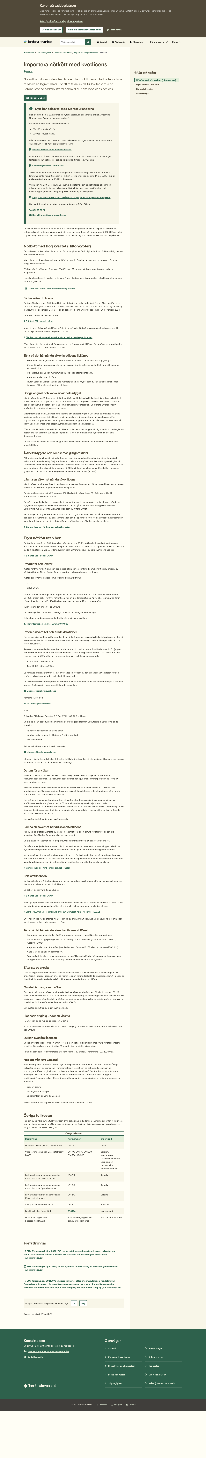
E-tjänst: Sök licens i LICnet (39, 321)
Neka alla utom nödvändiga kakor (84, 29)
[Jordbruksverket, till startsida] (38, 42)
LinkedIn (132, 1405)
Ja (74, 1303)
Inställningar (116, 29)
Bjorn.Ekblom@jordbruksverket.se (49, 214)
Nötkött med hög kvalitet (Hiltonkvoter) (156, 80)
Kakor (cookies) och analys (162, 1383)
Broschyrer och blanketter (121, 1365)
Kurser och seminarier (119, 1357)
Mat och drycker (44, 52)
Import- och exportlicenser (86, 52)
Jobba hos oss (156, 1357)
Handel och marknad (62, 52)
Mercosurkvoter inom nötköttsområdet (51, 149)
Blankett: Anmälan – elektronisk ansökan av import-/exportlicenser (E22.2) (63, 911)
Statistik (112, 1348)
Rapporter (154, 1365)
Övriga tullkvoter (144, 89)
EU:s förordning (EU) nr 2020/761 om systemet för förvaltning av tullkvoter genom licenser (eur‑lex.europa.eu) (71, 1268)
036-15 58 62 (38, 209)
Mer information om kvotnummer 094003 (47, 623)
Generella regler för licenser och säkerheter (48, 526)
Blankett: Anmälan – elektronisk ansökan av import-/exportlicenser (59, 337)
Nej (83, 1303)
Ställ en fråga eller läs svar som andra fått (48, 1351)
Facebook (103, 1405)
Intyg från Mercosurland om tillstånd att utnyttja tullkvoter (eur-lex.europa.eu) (71, 197)
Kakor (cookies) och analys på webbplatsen (61, 21)
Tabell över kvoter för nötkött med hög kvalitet (51, 288)
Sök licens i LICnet (35, 97)
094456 (72, 1210)
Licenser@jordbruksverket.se (41, 690)
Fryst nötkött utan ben (147, 84)
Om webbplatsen (157, 1374)
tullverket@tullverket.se (39, 703)
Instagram (118, 1405)
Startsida (30, 52)
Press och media (116, 1374)
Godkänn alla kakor (51, 29)
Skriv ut (29, 71)
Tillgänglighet (115, 1383)
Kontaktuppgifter (35, 1357)
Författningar (142, 93)
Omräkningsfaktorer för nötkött (48, 165)
